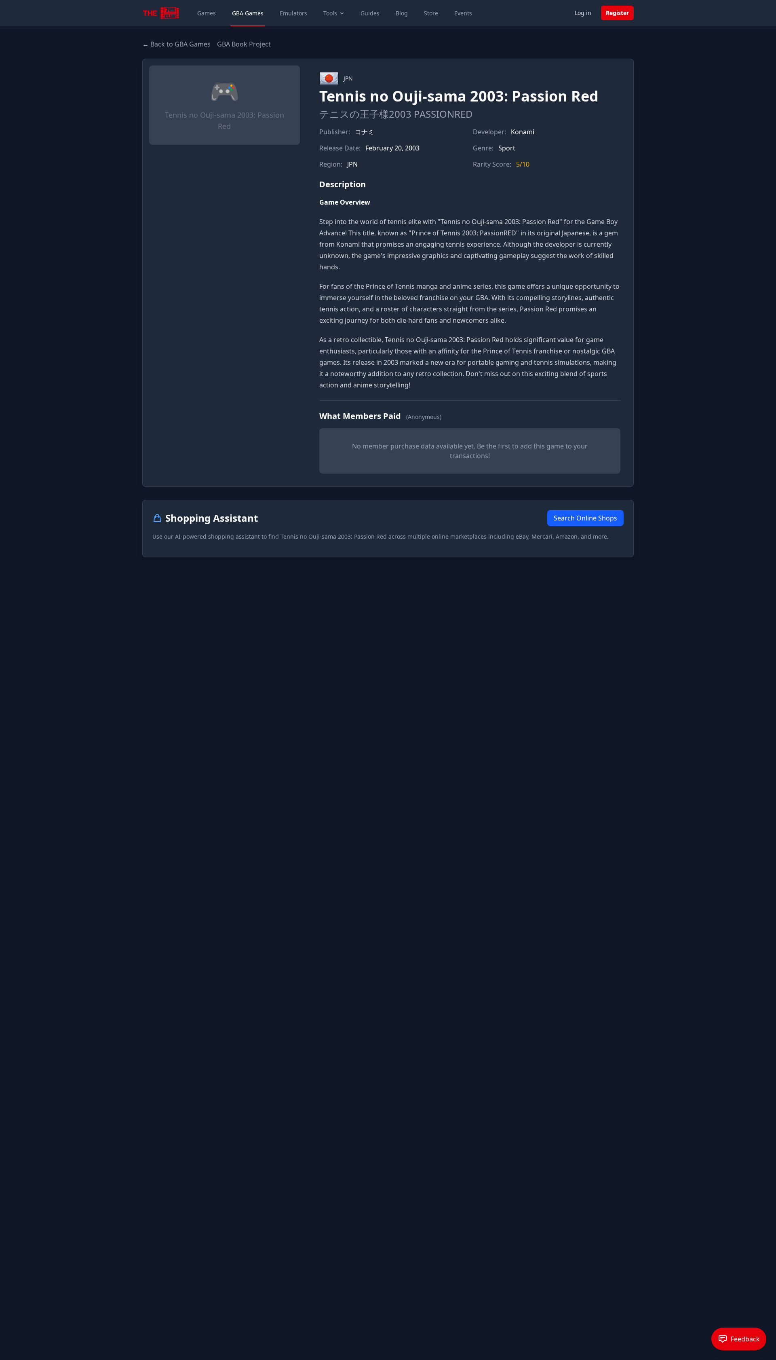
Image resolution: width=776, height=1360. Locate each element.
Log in (583, 13)
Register (617, 13)
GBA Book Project (244, 44)
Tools (330, 13)
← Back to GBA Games (176, 44)
